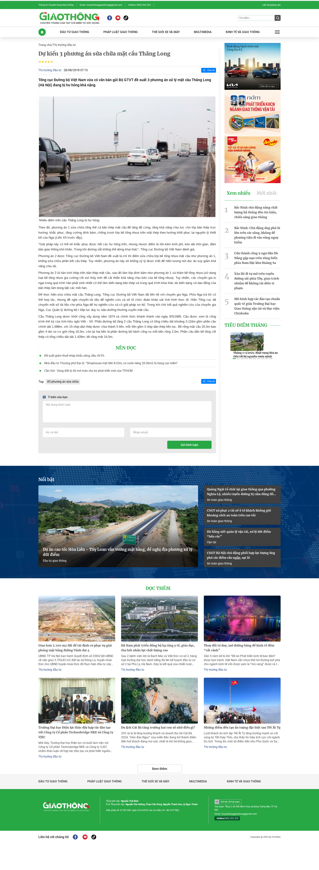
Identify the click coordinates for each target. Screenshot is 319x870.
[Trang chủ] (42, 32)
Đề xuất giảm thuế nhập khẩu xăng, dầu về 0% (74, 355)
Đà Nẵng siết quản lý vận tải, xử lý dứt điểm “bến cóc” (239, 534)
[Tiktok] (126, 17)
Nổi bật (46, 479)
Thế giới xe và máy (155, 781)
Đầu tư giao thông (54, 560)
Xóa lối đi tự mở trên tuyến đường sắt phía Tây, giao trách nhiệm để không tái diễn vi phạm (256, 281)
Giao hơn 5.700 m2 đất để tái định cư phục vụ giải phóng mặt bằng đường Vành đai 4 (75, 648)
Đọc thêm (158, 588)
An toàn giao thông (219, 500)
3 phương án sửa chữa (64, 381)
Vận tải (211, 542)
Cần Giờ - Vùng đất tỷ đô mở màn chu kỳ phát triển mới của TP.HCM (88, 370)
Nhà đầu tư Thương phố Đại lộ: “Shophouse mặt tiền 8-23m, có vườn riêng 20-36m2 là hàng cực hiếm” (111, 363)
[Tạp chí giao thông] (69, 18)
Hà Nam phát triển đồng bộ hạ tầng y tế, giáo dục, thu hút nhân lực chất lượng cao (158, 648)
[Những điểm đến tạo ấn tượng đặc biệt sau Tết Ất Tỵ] (242, 701)
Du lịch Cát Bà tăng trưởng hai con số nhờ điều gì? (158, 727)
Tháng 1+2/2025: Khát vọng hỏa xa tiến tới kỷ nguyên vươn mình (255, 354)
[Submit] (278, 18)
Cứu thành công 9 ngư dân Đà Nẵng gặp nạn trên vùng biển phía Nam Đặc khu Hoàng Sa (256, 258)
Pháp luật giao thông (104, 781)
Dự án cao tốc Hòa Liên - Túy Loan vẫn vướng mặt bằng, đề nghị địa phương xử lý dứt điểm (117, 552)
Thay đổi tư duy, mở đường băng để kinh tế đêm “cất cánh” (239, 648)
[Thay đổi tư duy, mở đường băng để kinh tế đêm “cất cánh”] (242, 619)
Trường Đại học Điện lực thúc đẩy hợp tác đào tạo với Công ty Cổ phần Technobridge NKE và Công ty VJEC (75, 732)
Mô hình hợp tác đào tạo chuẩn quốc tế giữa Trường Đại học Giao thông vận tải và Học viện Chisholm (257, 306)
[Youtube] (117, 18)
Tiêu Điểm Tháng (245, 325)
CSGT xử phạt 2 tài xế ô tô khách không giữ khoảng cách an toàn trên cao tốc (239, 513)
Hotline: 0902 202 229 (139, 5)
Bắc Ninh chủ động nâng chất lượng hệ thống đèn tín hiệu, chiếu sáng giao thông (256, 212)
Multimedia (198, 781)
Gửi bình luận (189, 445)
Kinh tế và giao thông (244, 781)
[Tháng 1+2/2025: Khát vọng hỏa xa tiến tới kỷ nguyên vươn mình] (247, 341)
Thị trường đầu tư (64, 45)
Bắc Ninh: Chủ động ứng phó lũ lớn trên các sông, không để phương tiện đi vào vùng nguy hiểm (257, 235)
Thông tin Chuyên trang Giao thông (56, 5)
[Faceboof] (75, 837)
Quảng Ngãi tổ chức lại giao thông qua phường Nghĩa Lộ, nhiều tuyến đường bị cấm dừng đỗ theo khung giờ (241, 491)
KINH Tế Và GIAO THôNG (243, 32)
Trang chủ (45, 45)
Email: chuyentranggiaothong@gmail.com (101, 5)
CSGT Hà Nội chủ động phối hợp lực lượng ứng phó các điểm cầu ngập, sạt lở (241, 555)
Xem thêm (159, 769)
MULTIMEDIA (203, 32)
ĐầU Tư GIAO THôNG (74, 32)
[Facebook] (109, 18)
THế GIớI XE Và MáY (166, 32)
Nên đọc (126, 348)
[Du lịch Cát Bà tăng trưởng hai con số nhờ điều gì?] (159, 701)
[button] (234, 358)
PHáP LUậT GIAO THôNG (120, 32)
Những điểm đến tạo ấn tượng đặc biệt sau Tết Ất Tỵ (242, 727)
